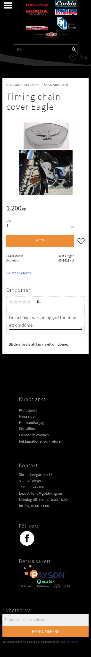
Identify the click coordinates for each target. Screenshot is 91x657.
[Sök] (74, 49)
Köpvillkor (27, 428)
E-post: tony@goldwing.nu (40, 493)
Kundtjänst (28, 410)
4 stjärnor (24, 302)
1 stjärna (11, 302)
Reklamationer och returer (40, 441)
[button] (4, 5)
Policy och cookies (34, 435)
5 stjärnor (28, 302)
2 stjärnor (15, 302)
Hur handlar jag (31, 422)
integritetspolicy (69, 642)
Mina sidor (27, 416)
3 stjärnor (20, 302)
